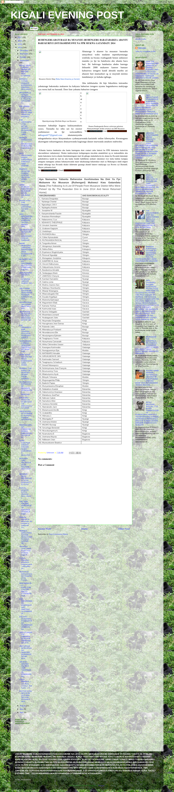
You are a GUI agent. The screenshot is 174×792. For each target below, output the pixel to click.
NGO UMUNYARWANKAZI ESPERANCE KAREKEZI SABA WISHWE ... (25, 160)
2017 (20, 37)
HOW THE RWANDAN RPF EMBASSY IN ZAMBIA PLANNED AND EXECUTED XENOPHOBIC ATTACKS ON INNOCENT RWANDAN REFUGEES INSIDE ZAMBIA (147, 70)
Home (84, 529)
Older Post (124, 529)
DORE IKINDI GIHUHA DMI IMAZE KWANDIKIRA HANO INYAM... (25, 360)
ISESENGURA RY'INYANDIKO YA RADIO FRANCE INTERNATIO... (25, 417)
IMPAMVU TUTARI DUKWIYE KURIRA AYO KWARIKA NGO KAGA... (25, 84)
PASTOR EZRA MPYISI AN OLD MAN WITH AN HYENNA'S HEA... (25, 696)
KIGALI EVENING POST (67, 15)
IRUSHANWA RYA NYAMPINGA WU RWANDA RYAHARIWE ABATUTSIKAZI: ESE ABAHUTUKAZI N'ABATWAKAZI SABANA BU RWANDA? (147, 345)
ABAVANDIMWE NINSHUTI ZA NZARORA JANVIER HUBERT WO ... (25, 279)
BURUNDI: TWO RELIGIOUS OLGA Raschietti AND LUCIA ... (25, 465)
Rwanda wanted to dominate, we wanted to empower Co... (25, 522)
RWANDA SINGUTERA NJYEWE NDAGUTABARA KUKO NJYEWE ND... (25, 537)
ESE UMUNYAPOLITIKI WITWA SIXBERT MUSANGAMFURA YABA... (25, 127)
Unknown (142, 48)
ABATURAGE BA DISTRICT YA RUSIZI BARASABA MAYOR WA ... (25, 317)
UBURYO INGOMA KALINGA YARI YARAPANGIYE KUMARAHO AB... (25, 669)
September (24, 60)
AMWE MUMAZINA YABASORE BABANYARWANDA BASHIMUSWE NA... (25, 250)
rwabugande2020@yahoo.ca (117, 131)
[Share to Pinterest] (80, 453)
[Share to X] (75, 453)
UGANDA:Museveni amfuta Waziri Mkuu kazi (25, 305)
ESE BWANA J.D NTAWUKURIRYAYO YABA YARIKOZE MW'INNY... (25, 111)
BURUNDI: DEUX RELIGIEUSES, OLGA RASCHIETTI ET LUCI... (25, 479)
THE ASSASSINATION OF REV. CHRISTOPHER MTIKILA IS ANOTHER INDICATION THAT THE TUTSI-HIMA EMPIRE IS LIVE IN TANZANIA (147, 219)
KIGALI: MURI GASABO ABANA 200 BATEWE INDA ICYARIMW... (25, 70)
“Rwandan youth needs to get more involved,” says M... (25, 551)
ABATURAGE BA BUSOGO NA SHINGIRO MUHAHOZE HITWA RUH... (25, 652)
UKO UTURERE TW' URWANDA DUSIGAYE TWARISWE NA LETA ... (25, 638)
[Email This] (70, 453)
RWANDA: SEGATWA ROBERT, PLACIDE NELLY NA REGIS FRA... (24, 175)
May (22, 709)
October (23, 57)
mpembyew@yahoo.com (72, 170)
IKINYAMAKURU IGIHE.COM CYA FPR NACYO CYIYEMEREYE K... (25, 589)
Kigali (35, 28)
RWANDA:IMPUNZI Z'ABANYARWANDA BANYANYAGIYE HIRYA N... (25, 431)
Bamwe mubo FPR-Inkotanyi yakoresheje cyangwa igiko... (25, 206)
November (24, 54)
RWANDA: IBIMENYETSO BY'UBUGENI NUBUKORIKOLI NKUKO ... (25, 144)
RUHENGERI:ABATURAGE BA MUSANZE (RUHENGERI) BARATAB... (25, 388)
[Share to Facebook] (77, 453)
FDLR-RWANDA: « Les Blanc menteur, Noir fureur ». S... (25, 684)
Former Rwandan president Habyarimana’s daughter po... (25, 563)
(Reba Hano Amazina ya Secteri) (68, 79)
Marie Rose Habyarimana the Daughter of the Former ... (25, 576)
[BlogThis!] (72, 453)
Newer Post (44, 529)
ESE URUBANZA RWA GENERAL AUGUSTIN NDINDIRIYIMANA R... (25, 332)
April (22, 712)
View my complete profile (145, 51)
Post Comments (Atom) (58, 534)
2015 (20, 44)
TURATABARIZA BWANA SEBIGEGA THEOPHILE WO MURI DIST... (25, 346)
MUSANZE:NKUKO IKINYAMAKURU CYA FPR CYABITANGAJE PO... (25, 264)
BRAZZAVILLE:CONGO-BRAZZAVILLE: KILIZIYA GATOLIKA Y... (25, 98)
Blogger (101, 786)
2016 (20, 41)
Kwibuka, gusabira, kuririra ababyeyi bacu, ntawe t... (25, 493)
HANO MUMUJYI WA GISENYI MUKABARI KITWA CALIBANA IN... (25, 191)
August (23, 706)
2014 (20, 47)
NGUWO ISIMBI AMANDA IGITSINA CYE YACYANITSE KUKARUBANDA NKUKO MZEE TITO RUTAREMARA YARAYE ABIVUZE (147, 378)
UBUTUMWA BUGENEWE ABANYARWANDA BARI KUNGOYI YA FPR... (25, 294)
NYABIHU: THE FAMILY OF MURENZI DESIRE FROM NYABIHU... (25, 374)
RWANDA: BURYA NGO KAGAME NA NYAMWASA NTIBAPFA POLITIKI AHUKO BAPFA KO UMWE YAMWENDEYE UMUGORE (146, 254)
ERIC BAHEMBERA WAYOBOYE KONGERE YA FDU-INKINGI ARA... (25, 220)
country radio (140, 39)
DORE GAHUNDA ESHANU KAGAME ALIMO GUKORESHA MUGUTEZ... (25, 448)
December (24, 50)
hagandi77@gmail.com (51, 135)
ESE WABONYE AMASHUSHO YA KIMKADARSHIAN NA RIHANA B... (25, 235)
